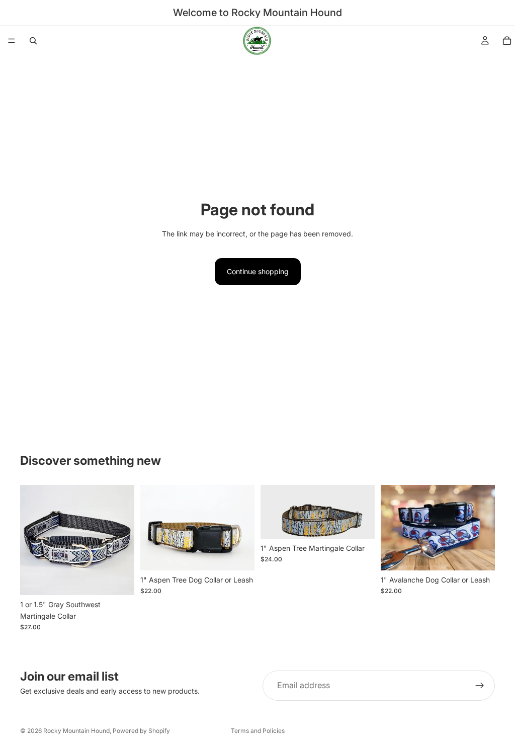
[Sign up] (479, 685)
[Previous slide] (31, 540)
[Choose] (119, 580)
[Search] (33, 41)
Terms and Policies (258, 730)
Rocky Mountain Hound (76, 730)
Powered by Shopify (141, 730)
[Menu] (11, 40)
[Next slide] (123, 540)
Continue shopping (258, 271)
